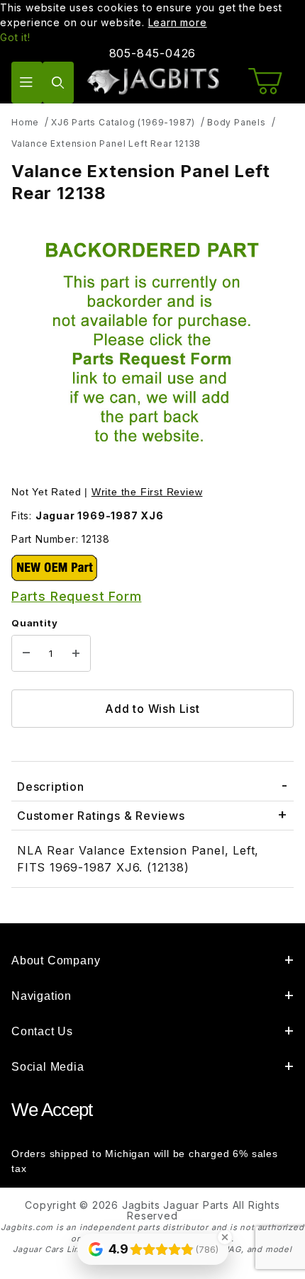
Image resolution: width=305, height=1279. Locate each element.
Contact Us (42, 1031)
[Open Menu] (27, 82)
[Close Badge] (225, 1237)
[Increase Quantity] (76, 653)
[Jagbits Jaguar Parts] (153, 81)
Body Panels (236, 122)
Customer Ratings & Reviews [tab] (101, 815)
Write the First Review (147, 491)
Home (25, 122)
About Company (55, 960)
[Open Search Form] (58, 82)
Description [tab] (50, 786)
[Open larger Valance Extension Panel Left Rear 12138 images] (152, 346)
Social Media (47, 1067)
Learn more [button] (177, 22)
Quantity (34, 623)
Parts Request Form (76, 596)
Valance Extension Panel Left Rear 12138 (106, 143)
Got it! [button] (15, 37)
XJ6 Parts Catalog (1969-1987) (123, 122)
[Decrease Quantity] (26, 653)
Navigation (41, 996)
